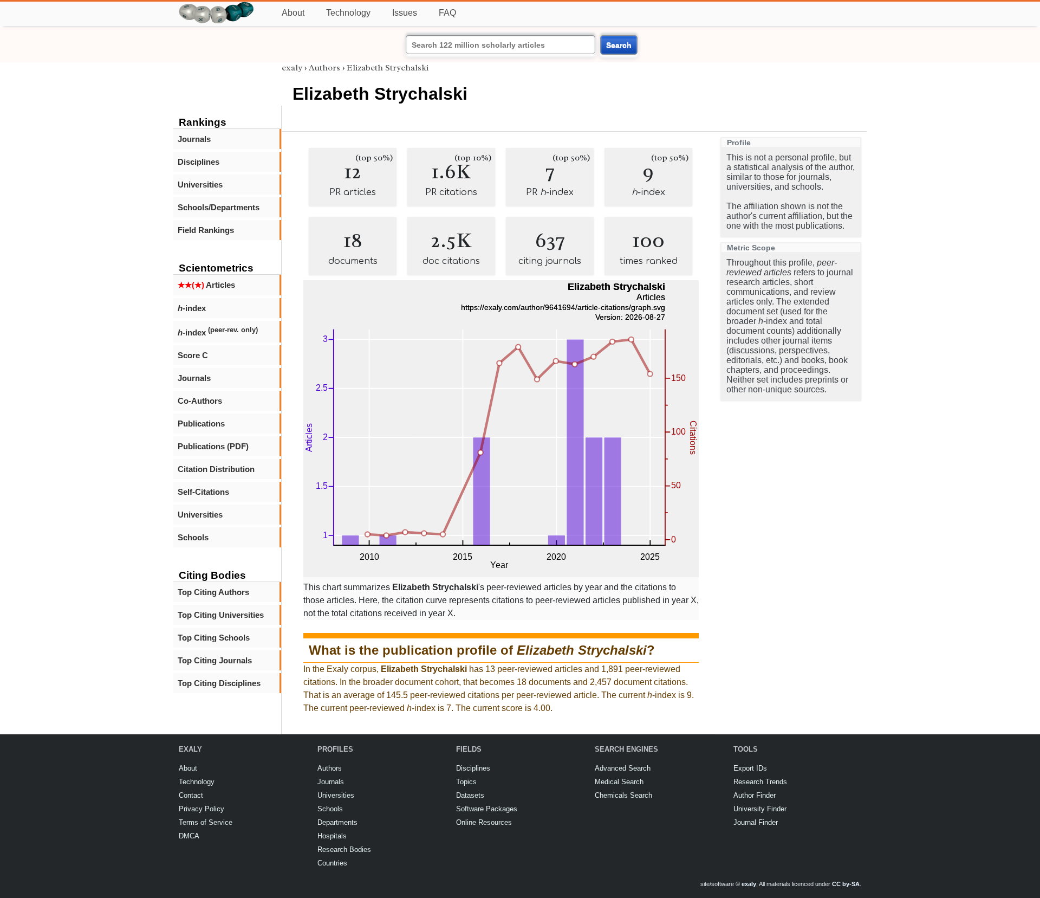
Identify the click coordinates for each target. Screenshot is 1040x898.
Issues (404, 12)
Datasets (470, 795)
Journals (194, 139)
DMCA (189, 836)
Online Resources (484, 822)
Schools (193, 537)
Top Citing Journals (215, 660)
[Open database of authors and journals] (216, 6)
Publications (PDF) (213, 446)
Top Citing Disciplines (219, 683)
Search (619, 45)
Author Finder (754, 795)
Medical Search (619, 782)
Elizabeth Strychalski (387, 67)
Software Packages (486, 809)
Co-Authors (200, 400)
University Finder (759, 809)
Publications (201, 423)
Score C (193, 355)
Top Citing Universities (221, 614)
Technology (348, 12)
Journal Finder (755, 822)
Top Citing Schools (214, 637)
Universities (200, 184)
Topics (466, 782)
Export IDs (750, 768)
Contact (191, 795)
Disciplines (198, 161)
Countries (332, 863)
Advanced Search (623, 768)
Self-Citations (203, 491)
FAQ (447, 12)
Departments (337, 822)
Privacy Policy (201, 809)
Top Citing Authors (213, 592)
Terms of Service (205, 822)
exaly (292, 67)
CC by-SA (846, 884)
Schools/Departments (218, 207)
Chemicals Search (623, 795)
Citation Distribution (216, 469)
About (293, 12)
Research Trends (760, 782)
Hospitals (332, 836)
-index (192, 308)
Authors (324, 67)
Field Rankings (206, 230)
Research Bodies (344, 849)
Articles (206, 284)
